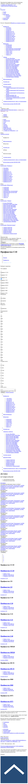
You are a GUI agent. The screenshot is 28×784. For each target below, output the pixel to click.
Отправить (3, 242)
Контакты (5, 19)
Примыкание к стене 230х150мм (13, 75)
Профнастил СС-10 (10, 33)
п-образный (6, 188)
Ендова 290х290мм (10, 58)
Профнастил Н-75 (10, 41)
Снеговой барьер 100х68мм (12, 76)
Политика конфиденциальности (8, 746)
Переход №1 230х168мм (11, 67)
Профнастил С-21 (10, 35)
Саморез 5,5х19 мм (7, 229)
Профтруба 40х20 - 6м (11, 95)
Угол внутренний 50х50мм (12, 72)
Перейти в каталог (5, 134)
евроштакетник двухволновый (10, 191)
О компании (6, 722)
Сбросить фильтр (10, 392)
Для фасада (8, 30)
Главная (5, 115)
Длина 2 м (8, 54)
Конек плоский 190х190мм (12, 62)
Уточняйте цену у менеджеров (8, 487)
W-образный (9, 47)
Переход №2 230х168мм (11, 68)
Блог (4, 123)
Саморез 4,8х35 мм (7, 227)
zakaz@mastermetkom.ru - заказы (8, 740)
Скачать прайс (6, 731)
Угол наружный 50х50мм (12, 69)
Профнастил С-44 (10, 37)
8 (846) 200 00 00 (5, 6)
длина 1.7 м (6, 196)
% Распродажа (6, 120)
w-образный (6, 189)
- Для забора (9, 398)
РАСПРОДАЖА (7, 730)
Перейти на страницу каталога (18, 23)
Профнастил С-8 (10, 31)
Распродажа (6, 18)
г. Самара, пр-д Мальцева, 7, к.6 (10, 130)
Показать (3, 392)
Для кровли (8, 29)
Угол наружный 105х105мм (12, 70)
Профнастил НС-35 (10, 38)
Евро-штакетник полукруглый (13, 49)
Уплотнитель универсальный (10, 233)
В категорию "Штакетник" (7, 185)
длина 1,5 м (6, 194)
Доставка (8, 15)
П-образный (9, 46)
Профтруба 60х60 (7, 232)
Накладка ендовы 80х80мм (12, 65)
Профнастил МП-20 (10, 36)
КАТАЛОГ (5, 729)
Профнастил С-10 (10, 32)
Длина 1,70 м (9, 53)
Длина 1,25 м (9, 51)
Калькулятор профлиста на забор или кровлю (13, 733)
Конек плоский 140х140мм (12, 60)
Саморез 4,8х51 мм (7, 228)
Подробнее (3, 483)
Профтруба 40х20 (7, 231)
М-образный (9, 44)
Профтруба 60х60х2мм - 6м (12, 96)
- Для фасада (9, 401)
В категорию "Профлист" (6, 165)
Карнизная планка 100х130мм (13, 59)
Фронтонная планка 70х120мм (13, 74)
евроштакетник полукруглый (10, 192)
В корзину (3, 491)
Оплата (7, 17)
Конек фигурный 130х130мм (12, 64)
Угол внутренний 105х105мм (13, 73)
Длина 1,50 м (9, 52)
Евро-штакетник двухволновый (13, 48)
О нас (4, 13)
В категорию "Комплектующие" (8, 225)
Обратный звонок (13, 6)
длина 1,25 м (6, 193)
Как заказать (6, 14)
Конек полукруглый (10, 63)
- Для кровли (9, 399)
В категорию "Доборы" (6, 200)
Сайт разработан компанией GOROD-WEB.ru (12, 747)
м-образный (6, 187)
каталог (3, 9)
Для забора (8, 27)
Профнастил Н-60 (10, 40)
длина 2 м (5, 197)
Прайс (4, 12)
